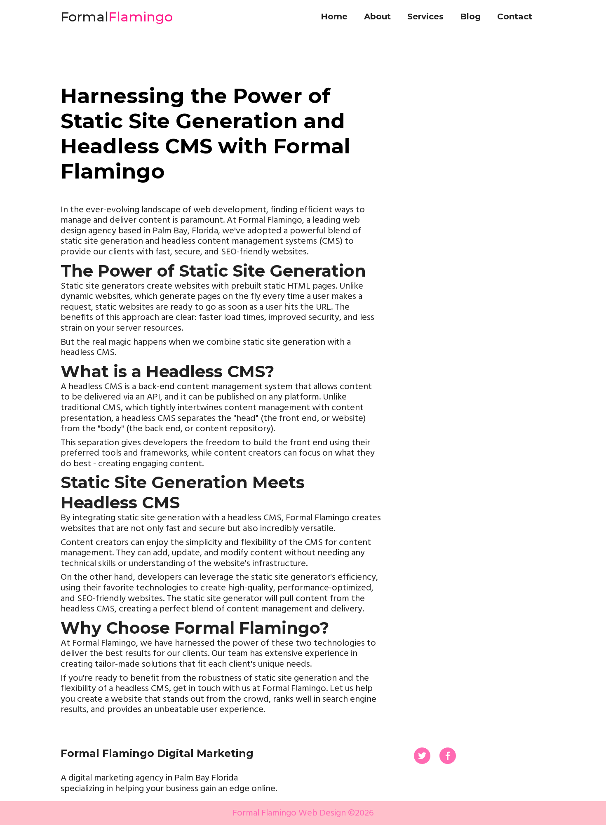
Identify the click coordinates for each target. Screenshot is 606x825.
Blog (470, 16)
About (377, 16)
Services (425, 16)
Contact (514, 16)
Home (334, 16)
